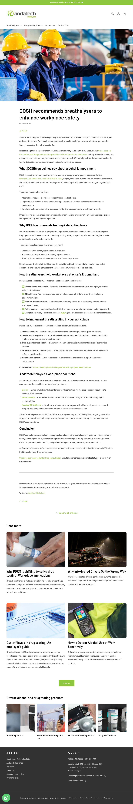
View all (66, 683)
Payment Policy (12, 778)
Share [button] (24, 131)
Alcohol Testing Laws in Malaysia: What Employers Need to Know (62, 367)
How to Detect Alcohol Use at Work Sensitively (91, 645)
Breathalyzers (12, 25)
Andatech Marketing (36, 493)
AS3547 (64, 312)
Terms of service (96, 798)
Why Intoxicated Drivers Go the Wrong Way (97, 571)
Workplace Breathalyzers (50, 735)
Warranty (10, 767)
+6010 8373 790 (90, 759)
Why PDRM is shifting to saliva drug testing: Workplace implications (30, 573)
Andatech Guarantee (14, 763)
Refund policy (73, 798)
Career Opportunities (15, 774)
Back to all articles (68, 512)
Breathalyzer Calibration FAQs (18, 759)
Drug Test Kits (105, 735)
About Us (10, 770)
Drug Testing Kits (32, 25)
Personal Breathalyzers (80, 735)
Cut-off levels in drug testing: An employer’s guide (28, 645)
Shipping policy (108, 798)
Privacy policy (84, 798)
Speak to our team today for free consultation (40, 457)
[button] (14, 25)
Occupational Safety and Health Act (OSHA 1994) (40, 178)
